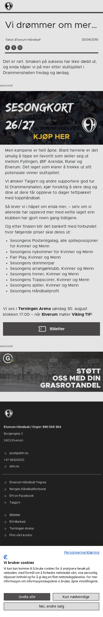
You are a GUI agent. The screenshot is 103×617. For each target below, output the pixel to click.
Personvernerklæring (81, 552)
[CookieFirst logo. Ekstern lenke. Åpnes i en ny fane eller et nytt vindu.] (6, 557)
